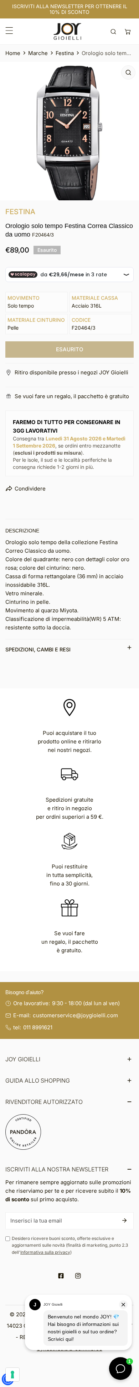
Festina (65, 53)
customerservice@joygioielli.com (75, 1015)
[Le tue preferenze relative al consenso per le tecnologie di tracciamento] (12, 1374)
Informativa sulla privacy (45, 1252)
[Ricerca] (113, 31)
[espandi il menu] (9, 30)
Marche (38, 53)
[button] (128, 31)
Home (12, 53)
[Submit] (124, 1220)
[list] (69, 131)
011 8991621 (37, 1027)
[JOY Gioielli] (67, 31)
